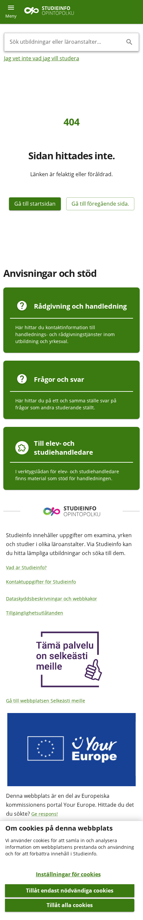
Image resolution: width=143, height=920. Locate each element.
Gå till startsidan (35, 203)
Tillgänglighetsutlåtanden (34, 613)
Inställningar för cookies (68, 874)
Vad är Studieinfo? (26, 567)
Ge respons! (44, 814)
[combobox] (66, 42)
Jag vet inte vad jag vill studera (41, 58)
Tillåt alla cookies (70, 905)
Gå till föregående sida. (100, 203)
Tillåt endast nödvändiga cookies (69, 890)
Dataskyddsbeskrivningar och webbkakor (51, 598)
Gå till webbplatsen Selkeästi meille (45, 700)
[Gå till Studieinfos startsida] (49, 12)
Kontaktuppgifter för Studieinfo (41, 582)
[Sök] (129, 42)
